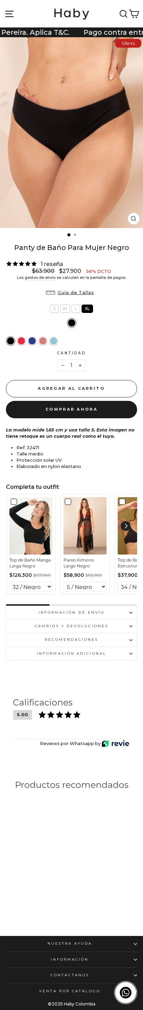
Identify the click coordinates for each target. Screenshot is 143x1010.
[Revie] (115, 744)
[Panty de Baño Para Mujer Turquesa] (53, 341)
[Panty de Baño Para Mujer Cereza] (21, 341)
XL (87, 308)
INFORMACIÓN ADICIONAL (71, 653)
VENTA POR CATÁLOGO (69, 991)
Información (70, 959)
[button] (72, 293)
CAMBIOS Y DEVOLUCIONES (71, 626)
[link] (30, 526)
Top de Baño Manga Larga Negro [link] (30, 562)
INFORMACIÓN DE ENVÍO (72, 612)
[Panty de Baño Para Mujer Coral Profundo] (43, 341)
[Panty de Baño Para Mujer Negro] (10, 341)
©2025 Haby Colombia (71, 1004)
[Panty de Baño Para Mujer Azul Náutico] (32, 341)
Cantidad (71, 353)
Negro (71, 323)
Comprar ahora (71, 409)
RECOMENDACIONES (71, 639)
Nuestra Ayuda (70, 943)
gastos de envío (40, 277)
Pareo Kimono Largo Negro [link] (79, 562)
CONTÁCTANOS (69, 975)
